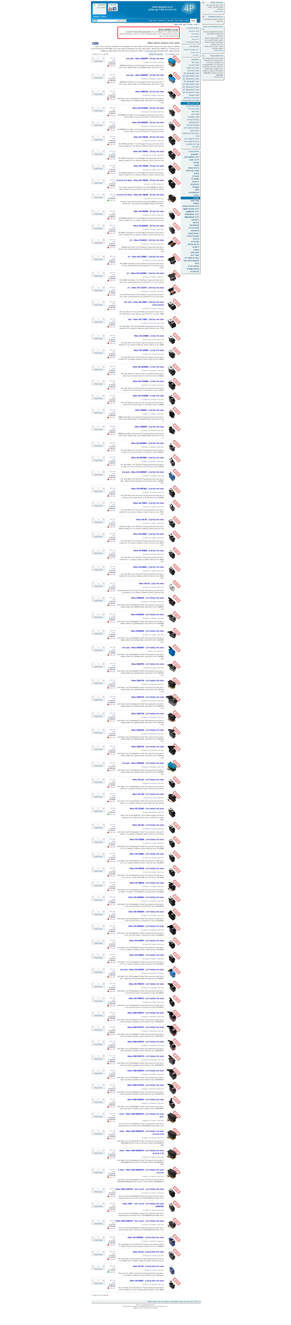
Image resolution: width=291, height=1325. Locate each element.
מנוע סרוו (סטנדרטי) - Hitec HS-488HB (147, 883)
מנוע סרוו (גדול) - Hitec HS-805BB (149, 211)
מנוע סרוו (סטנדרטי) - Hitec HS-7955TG (146, 998)
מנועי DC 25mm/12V (191, 84)
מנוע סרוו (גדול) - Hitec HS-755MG (148, 151)
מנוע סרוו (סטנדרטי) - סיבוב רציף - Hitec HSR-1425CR (140, 1189)
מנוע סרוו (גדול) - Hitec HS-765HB (149, 166)
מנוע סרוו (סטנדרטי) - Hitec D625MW (147, 614)
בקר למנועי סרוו (151, 51)
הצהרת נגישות (152, 1301)
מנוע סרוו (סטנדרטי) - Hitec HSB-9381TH (146, 1056)
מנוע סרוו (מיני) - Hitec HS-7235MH (148, 381)
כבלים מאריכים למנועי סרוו (190, 134)
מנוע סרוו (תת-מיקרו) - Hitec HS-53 (148, 1252)
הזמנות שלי (195, 34)
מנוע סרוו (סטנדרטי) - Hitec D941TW (147, 680)
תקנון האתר (174, 1301)
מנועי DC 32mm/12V (191, 87)
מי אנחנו (162, 20)
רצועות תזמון (193, 233)
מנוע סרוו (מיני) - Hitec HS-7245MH (148, 396)
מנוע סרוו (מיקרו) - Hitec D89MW (149, 427)
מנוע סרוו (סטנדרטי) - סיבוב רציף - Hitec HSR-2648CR (140, 1221)
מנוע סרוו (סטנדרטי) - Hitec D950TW (147, 697)
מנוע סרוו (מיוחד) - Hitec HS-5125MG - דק (145, 273)
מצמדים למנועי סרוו (191, 128)
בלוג (187, 20)
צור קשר (152, 20)
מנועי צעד (195, 111)
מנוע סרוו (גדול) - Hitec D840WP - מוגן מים (145, 58)
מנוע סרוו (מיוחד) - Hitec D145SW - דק (147, 240)
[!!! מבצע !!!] (172, 67)
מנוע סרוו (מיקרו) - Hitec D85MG (149, 410)
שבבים (196, 162)
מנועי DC (195, 62)
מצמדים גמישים (193, 125)
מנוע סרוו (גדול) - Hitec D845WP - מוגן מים (145, 75)
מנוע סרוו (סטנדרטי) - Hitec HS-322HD (147, 809)
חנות (193, 20)
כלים (197, 263)
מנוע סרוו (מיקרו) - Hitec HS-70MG (148, 503)
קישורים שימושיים (193, 42)
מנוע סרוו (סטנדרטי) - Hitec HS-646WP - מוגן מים (142, 970)
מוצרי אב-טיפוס (192, 171)
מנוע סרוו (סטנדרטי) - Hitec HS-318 (148, 794)
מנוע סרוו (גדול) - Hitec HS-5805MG (148, 122)
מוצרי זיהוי (194, 255)
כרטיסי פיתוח (193, 168)
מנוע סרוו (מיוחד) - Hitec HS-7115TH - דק (146, 288)
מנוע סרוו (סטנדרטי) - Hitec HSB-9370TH (146, 1027)
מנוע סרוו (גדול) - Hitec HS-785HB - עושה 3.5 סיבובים (140, 180)
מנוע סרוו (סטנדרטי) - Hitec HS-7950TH (146, 984)
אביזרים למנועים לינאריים (192, 145)
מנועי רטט (195, 114)
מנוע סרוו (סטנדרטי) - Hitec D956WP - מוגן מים (143, 763)
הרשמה (96, 16)
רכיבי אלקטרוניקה (191, 157)
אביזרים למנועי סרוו (191, 141)
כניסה (103, 16)
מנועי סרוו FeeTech (191, 98)
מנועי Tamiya (194, 95)
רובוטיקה (195, 220)
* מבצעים (195, 154)
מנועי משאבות (193, 117)
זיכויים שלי (195, 39)
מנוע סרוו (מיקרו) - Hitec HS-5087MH (147, 489)
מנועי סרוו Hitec (180, 24)
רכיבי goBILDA (192, 212)
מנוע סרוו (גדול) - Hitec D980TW (149, 92)
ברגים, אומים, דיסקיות (193, 245)
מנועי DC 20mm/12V (191, 76)
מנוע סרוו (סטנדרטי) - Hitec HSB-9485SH (145, 1099)
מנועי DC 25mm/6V (191, 81)
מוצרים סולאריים (192, 258)
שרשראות (195, 231)
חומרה (196, 250)
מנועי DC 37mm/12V (191, 92)
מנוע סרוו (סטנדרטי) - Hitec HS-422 (148, 825)
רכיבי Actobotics (192, 214)
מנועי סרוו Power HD (191, 101)
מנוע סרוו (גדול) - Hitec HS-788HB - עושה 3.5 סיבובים (140, 195)
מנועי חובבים (194, 65)
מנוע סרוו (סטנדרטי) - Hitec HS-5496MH (146, 897)
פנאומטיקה (194, 225)
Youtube (110, 9)
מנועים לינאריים (193, 120)
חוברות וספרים (193, 269)
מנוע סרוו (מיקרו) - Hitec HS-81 (150, 520)
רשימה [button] (172, 54)
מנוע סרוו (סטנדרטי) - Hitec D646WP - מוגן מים (143, 648)
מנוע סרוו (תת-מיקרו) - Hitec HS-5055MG (146, 1237)
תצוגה (196, 165)
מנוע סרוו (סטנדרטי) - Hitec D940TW (147, 664)
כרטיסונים (195, 184)
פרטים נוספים (218, 11)
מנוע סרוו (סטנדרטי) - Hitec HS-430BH (147, 854)
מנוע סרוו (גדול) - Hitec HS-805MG (148, 226)
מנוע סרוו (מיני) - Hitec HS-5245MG (148, 367)
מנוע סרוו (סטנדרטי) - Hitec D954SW (147, 730)
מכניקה (196, 222)
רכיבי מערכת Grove (191, 206)
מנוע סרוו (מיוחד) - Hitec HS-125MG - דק (146, 257)
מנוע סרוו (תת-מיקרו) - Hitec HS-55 (148, 1266)
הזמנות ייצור (195, 36)
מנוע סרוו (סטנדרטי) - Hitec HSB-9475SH (145, 1085)
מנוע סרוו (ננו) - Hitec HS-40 (151, 583)
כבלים (196, 195)
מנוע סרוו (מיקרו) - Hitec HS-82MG (148, 534)
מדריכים (179, 20)
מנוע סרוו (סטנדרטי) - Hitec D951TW (147, 714)
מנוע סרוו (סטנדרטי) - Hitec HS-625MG (146, 941)
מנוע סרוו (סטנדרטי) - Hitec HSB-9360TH (146, 1013)
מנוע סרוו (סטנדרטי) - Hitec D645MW (147, 631)
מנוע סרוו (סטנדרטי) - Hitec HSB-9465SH (145, 1071)
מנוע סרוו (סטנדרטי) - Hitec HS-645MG (146, 955)
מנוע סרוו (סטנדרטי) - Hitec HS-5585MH (146, 926)
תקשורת (195, 187)
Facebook (114, 9)
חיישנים (195, 182)
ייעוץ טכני (196, 55)
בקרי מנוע (195, 201)
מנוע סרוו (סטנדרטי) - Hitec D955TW (147, 747)
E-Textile (195, 179)
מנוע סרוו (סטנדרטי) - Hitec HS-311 (148, 780)
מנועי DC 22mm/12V (191, 79)
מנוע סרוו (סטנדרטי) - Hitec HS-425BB (147, 839)
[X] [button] (203, 2)
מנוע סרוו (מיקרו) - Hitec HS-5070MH (147, 458)
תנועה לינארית (193, 236)
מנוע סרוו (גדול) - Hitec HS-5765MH (148, 108)
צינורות (196, 239)
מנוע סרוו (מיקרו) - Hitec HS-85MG (148, 567)
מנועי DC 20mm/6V (191, 73)
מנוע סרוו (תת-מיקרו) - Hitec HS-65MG (147, 1281)
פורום (170, 20)
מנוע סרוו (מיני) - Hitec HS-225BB (149, 336)
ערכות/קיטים (194, 192)
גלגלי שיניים (194, 228)
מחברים (195, 176)
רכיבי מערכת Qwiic (191, 209)
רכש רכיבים (195, 52)
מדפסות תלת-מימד (191, 261)
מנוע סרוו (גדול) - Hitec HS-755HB (149, 137)
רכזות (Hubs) (194, 122)
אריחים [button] (167, 54)
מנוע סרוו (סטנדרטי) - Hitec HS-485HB (147, 868)
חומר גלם (195, 252)
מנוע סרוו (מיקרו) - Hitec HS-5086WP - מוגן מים (143, 472)
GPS (197, 190)
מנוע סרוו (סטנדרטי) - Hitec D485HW (147, 598)
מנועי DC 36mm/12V (191, 90)
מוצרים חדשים (194, 31)
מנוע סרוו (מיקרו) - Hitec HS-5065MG (147, 443)
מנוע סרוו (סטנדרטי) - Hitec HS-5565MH (146, 912)
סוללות (196, 203)
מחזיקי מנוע (194, 131)
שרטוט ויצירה (193, 266)
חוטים (196, 173)
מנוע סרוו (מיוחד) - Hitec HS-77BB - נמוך (146, 319)
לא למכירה (194, 272)
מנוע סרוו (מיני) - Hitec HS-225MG (149, 350)
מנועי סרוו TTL (193, 109)
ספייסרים (195, 242)
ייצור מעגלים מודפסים (191, 50)
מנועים (190, 24)
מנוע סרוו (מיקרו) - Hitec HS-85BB (149, 551)
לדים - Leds (194, 160)
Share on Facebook (95, 43)
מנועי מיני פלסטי (192, 68)
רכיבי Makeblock (192, 217)
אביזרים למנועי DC (191, 139)
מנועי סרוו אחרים (192, 106)
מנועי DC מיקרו (193, 71)
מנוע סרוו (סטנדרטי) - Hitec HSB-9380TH (146, 1042)
